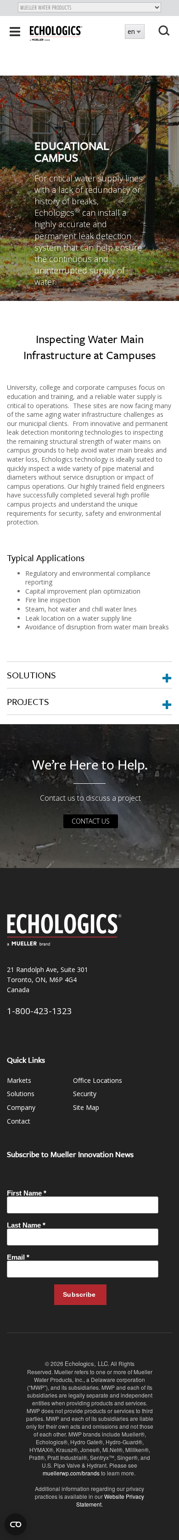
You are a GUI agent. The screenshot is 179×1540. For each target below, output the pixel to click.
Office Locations (97, 1080)
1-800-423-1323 (39, 1010)
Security (84, 1093)
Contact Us (91, 821)
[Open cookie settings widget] (16, 1524)
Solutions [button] (31, 675)
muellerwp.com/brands (72, 1473)
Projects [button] (28, 701)
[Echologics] (56, 32)
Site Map (86, 1107)
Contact (18, 1121)
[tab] (89, 675)
